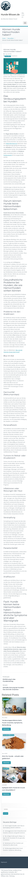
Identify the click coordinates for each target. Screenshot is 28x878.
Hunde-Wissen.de (10, 14)
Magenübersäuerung (11, 143)
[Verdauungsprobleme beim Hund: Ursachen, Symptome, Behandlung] (14, 706)
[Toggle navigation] (25, 23)
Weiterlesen (6, 729)
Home (4, 38)
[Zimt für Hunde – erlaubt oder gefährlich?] (14, 742)
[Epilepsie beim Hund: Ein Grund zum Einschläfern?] (14, 775)
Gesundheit (11, 38)
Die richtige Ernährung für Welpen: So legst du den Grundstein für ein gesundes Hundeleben (14, 838)
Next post (5, 685)
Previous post (6, 676)
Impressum (4, 862)
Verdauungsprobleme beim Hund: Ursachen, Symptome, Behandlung (12, 723)
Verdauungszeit (8, 155)
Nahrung (12, 735)
